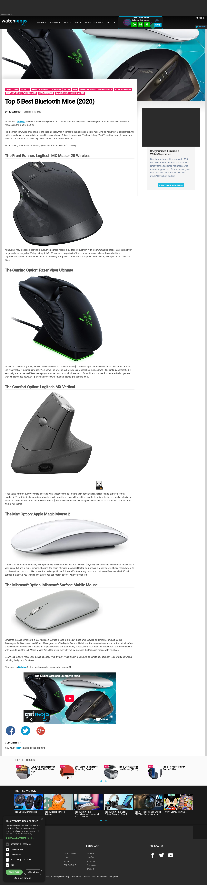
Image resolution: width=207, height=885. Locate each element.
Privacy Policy (64, 877)
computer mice (105, 89)
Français (90, 865)
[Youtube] (170, 855)
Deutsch (90, 861)
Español (90, 857)
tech (8, 89)
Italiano (90, 869)
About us (95, 877)
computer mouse (87, 89)
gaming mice (62, 93)
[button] (24, 838)
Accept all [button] (14, 872)
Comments (13, 742)
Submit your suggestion (171, 185)
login (18, 747)
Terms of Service (52, 877)
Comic (67, 857)
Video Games (70, 854)
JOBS (111, 877)
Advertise (103, 877)
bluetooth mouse (123, 89)
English (90, 854)
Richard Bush (14, 112)
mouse (67, 89)
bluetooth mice (13, 93)
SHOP (116, 877)
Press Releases (76, 877)
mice (75, 89)
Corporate (86, 877)
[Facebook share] (10, 732)
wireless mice (29, 93)
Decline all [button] (33, 872)
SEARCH (202, 27)
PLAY (157, 25)
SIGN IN (202, 18)
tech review (56, 89)
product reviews (40, 89)
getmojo (25, 89)
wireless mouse (46, 93)
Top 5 (16, 89)
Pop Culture (70, 865)
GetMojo (21, 121)
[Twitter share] (25, 732)
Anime (67, 861)
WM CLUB (111, 22)
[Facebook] (152, 855)
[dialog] (24, 849)
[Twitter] (161, 855)
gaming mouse (77, 93)
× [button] (42, 819)
